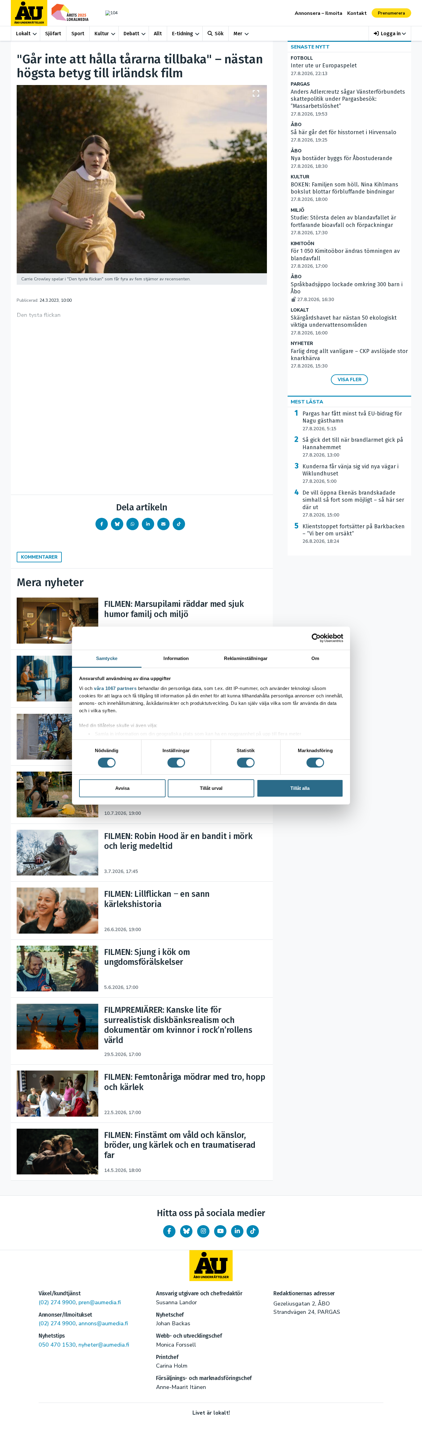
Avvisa (122, 788)
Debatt (131, 33)
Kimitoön (302, 244)
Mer (238, 33)
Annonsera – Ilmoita (318, 13)
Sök (219, 33)
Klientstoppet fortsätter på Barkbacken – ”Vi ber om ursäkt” (353, 534)
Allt (158, 33)
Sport (77, 33)
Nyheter (302, 344)
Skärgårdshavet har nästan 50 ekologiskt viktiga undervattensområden (344, 325)
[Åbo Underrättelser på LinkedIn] (237, 1231)
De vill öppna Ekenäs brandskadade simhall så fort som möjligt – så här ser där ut (353, 503)
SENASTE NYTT (310, 47)
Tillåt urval (211, 788)
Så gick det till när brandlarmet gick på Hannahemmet (352, 447)
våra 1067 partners (115, 688)
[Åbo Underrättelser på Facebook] (169, 1231)
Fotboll (302, 58)
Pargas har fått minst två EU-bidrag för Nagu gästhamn (352, 421)
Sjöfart (53, 33)
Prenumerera (391, 13)
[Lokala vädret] (108, 12)
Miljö (297, 210)
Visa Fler (349, 380)
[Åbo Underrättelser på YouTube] (220, 1231)
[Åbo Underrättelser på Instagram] (203, 1231)
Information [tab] (176, 658)
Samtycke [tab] (106, 658)
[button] (390, 33)
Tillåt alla (300, 788)
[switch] (176, 763)
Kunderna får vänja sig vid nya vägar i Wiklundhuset (350, 474)
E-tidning (182, 33)
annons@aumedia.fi (103, 1323)
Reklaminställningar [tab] (246, 658)
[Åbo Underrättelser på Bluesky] (186, 1231)
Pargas (300, 84)
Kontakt (357, 13)
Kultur (102, 33)
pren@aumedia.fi (99, 1302)
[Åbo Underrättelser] (211, 1265)
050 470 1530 (57, 1344)
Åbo (296, 125)
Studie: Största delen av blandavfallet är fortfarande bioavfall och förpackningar (343, 225)
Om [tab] (315, 658)
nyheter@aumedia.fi (103, 1344)
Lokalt (23, 33)
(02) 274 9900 (57, 1302)
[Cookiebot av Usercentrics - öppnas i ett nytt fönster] (316, 638)
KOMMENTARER (39, 557)
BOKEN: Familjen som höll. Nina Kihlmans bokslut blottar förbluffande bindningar (344, 192)
